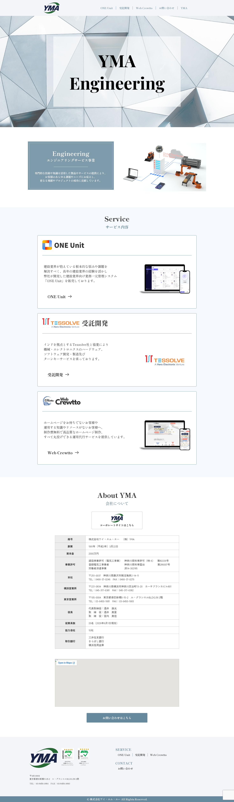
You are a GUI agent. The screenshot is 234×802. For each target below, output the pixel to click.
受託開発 (124, 8)
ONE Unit (106, 8)
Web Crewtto (144, 8)
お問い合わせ (166, 8)
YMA (184, 8)
